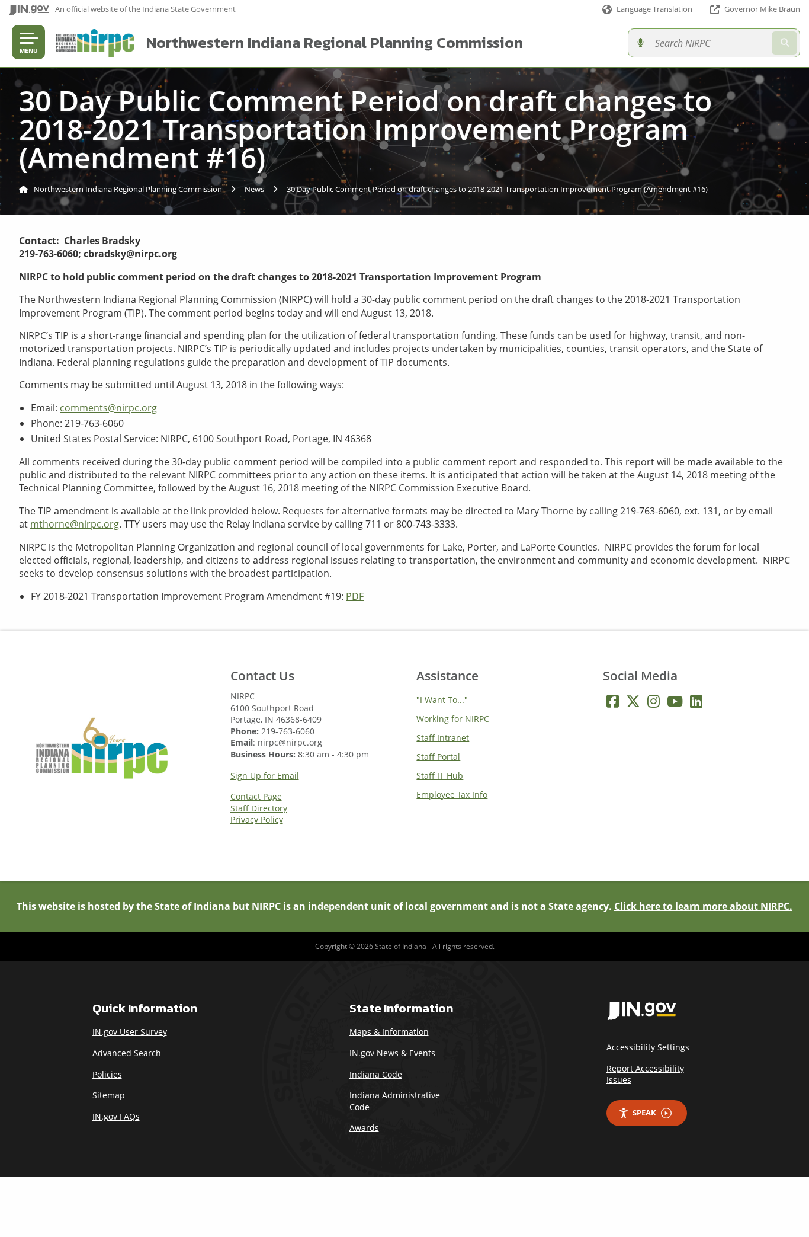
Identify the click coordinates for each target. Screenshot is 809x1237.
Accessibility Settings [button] (647, 1047)
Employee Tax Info (451, 794)
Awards (364, 1127)
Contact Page (256, 796)
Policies (107, 1074)
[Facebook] (612, 701)
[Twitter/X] (633, 701)
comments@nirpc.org (108, 407)
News (254, 189)
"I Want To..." (442, 699)
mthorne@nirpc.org (74, 523)
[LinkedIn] (696, 701)
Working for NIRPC (452, 718)
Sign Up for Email (264, 776)
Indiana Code (375, 1074)
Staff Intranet (442, 737)
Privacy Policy (256, 819)
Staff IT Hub (439, 775)
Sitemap (108, 1095)
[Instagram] (653, 701)
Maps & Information (389, 1031)
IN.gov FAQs (116, 1116)
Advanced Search (126, 1053)
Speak (644, 1112)
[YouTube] (675, 701)
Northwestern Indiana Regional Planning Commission (334, 42)
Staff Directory (258, 808)
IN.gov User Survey (129, 1031)
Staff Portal (438, 756)
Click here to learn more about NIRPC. (703, 906)
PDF (355, 596)
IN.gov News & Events (392, 1053)
